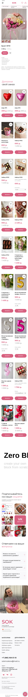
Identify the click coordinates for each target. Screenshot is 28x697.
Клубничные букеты (14, 7)
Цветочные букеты (7, 647)
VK (20, 519)
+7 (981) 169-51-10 (9, 658)
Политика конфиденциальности (9, 683)
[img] (7, 514)
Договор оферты (6, 681)
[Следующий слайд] (24, 23)
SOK (14, 3)
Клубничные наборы (7, 643)
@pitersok (20, 521)
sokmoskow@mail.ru (11, 661)
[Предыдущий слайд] (4, 23)
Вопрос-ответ (18, 643)
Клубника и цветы (6, 645)
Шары (3, 652)
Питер (3, 0)
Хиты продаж (5, 6)
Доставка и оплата (19, 640)
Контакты (17, 645)
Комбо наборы (5, 650)
